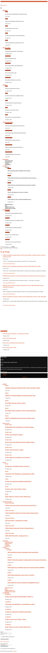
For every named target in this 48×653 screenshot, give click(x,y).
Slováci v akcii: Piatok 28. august (10, 58)
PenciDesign (24, 377)
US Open (7, 163)
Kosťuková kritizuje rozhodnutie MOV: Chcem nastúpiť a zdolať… (23, 388)
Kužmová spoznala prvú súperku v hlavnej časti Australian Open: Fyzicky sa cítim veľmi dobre (24, 296)
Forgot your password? (4, 641)
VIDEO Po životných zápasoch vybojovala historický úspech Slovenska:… (22, 177)
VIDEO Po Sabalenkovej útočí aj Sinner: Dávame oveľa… (14, 42)
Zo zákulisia (7, 210)
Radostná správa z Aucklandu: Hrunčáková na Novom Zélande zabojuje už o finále (22, 266)
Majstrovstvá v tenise (10, 208)
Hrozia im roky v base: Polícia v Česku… (12, 234)
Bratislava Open (9, 204)
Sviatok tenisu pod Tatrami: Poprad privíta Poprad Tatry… (15, 125)
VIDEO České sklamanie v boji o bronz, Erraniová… (18, 192)
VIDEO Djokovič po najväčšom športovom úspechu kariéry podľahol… (21, 185)
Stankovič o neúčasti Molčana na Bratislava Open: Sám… (14, 21)
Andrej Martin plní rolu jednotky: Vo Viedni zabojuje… (14, 51)
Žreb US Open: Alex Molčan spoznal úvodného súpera (14, 65)
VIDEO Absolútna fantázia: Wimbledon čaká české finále (18, 170)
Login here (15, 651)
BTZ (6, 205)
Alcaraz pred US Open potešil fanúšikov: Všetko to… (13, 213)
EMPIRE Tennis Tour (9, 207)
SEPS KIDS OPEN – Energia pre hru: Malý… (12, 140)
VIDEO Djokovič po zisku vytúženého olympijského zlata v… (19, 199)
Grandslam (5, 159)
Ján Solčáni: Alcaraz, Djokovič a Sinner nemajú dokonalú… (15, 35)
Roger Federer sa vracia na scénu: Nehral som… (13, 117)
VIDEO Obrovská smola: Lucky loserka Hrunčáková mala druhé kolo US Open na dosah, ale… (24, 275)
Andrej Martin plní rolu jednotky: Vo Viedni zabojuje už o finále (15, 333)
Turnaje (5, 166)
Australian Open (9, 160)
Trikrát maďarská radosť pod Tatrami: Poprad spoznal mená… (15, 132)
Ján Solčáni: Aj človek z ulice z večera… (11, 28)
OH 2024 (7, 167)
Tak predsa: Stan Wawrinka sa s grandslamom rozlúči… (14, 95)
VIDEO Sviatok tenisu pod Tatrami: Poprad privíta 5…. (14, 147)
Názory (6, 11)
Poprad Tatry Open (8, 122)
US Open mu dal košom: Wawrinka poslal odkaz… (13, 102)
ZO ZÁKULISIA (6, 209)
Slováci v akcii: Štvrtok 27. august (10, 72)
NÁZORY (5, 10)
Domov (1, 247)
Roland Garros (8, 162)
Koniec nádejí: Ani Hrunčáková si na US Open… (13, 79)
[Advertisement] (24, 318)
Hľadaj (13, 246)
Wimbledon (7, 164)
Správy (4, 85)
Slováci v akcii (6, 47)
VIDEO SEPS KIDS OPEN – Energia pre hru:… (13, 154)
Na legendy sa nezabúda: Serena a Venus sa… (12, 88)
